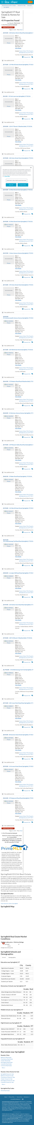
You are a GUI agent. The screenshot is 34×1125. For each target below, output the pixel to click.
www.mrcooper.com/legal (12, 1118)
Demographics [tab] (12, 957)
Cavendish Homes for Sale (7, 1082)
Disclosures (26, 1097)
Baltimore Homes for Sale (7, 1075)
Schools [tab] (4, 957)
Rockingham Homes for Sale (8, 1080)
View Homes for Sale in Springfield (9, 903)
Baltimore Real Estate (6, 1057)
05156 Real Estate (5, 1090)
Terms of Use (19, 1097)
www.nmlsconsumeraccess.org (16, 1116)
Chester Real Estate (5, 1060)
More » (3, 1067)
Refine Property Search (8, 27)
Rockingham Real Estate (6, 1062)
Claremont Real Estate (6, 1065)
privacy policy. (7, 176)
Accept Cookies (23, 184)
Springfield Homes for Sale (7, 1074)
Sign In (30, 2)
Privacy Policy (12, 1097)
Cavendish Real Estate (6, 1064)
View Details (18, 48)
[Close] (31, 167)
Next (21, 29)
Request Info (27, 57)
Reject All (11, 184)
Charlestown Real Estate (7, 1059)
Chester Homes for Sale (6, 1079)
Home (5, 1097)
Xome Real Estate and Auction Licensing (10, 1101)
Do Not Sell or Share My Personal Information (16, 180)
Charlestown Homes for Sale (8, 1077)
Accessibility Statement (15, 1099)
